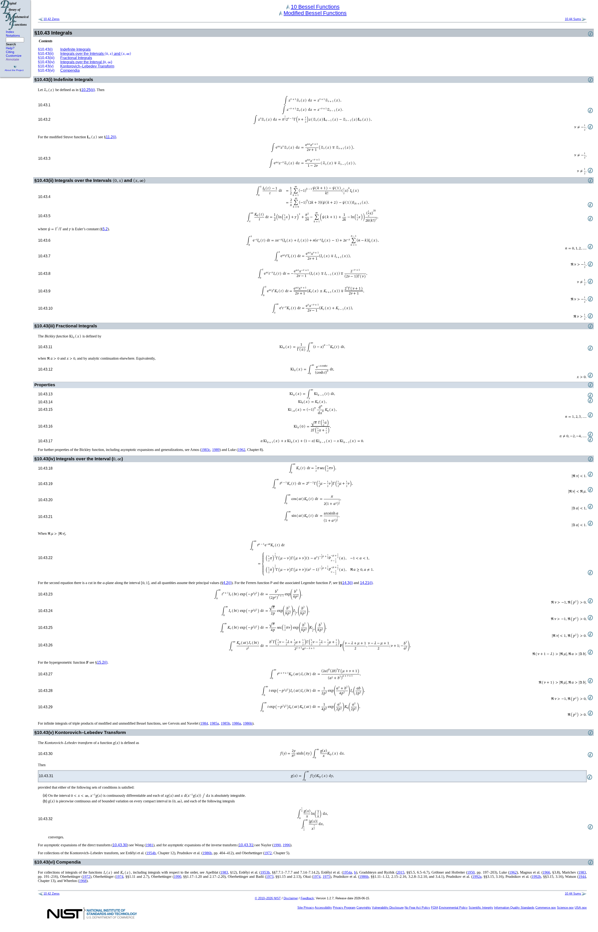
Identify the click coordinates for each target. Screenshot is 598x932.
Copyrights (363, 907)
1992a (476, 877)
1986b (247, 723)
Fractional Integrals (76, 58)
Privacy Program (344, 907)
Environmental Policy (453, 907)
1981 (149, 845)
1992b (536, 877)
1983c (205, 450)
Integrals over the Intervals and (95, 54)
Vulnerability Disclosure (388, 907)
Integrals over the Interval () (86, 62)
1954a (347, 872)
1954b (151, 853)
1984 (204, 723)
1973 (270, 877)
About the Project (14, 70)
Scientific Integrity (481, 907)
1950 (471, 872)
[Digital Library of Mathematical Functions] (15, 15)
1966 (546, 872)
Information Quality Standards (514, 907)
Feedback (307, 898)
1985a (214, 723)
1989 (216, 450)
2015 (400, 872)
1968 (82, 881)
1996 (286, 845)
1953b (265, 872)
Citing (10, 52)
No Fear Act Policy (417, 907)
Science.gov (565, 907)
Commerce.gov (545, 907)
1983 (224, 872)
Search (11, 44)
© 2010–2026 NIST (268, 898)
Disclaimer (291, 898)
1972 (268, 853)
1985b (225, 723)
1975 (326, 877)
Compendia (70, 70)
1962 (241, 450)
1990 (277, 845)
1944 (582, 877)
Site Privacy (305, 907)
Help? (10, 48)
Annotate (12, 59)
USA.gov (581, 907)
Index (10, 32)
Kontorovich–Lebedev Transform (87, 66)
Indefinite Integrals (75, 49)
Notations (13, 35)
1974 (119, 877)
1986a (236, 723)
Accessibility (323, 907)
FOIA (434, 907)
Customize (13, 55)
